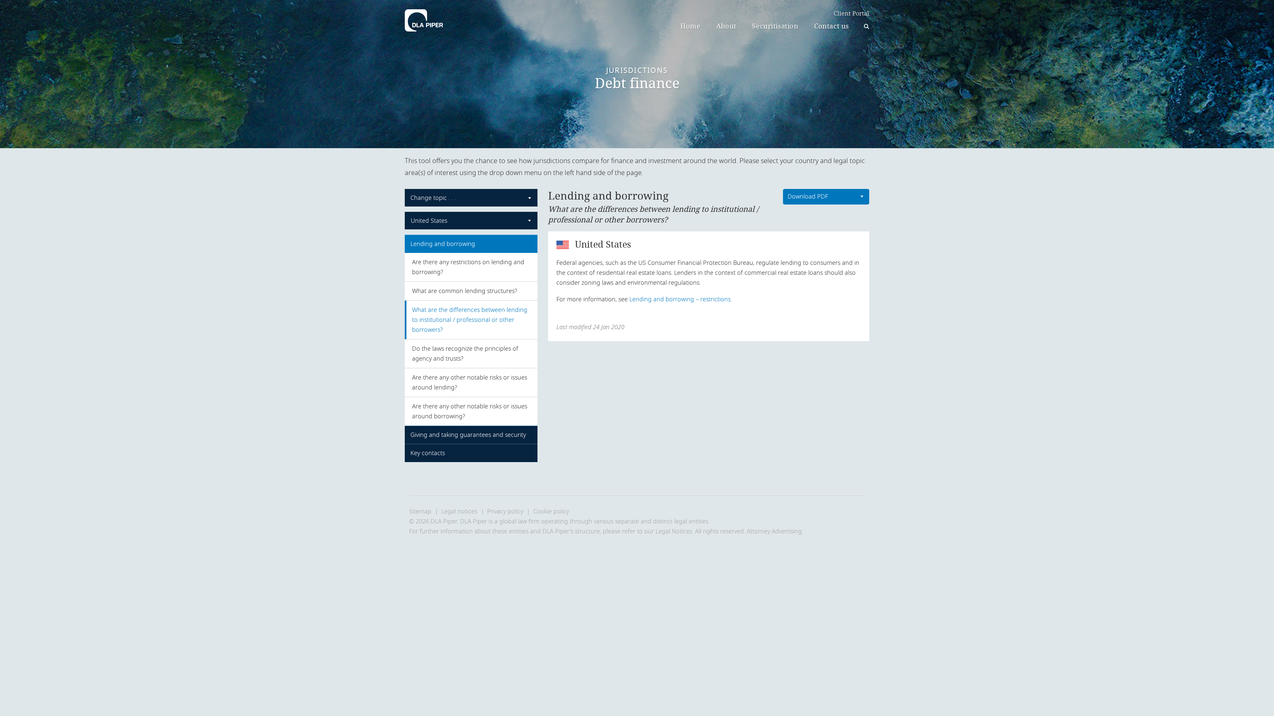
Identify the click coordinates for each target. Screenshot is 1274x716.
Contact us (831, 26)
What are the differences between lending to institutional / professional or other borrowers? (469, 320)
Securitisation (775, 26)
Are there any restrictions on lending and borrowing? (468, 267)
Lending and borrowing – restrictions (680, 299)
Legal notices (459, 511)
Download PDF (808, 196)
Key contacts (427, 453)
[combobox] (471, 198)
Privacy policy (505, 511)
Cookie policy (551, 511)
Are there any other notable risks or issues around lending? (469, 382)
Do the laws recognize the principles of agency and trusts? (465, 353)
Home (690, 26)
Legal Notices (674, 531)
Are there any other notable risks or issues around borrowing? (469, 411)
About (726, 26)
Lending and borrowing (442, 244)
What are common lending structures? (464, 291)
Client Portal (851, 13)
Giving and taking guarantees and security (468, 435)
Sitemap (420, 511)
